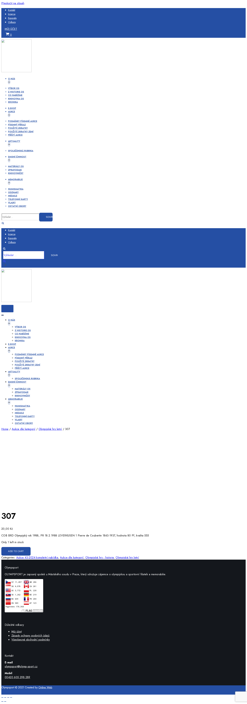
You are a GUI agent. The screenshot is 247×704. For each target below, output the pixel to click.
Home (5, 429)
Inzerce (11, 14)
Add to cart (16, 551)
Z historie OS (16, 91)
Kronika (13, 102)
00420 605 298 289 (17, 677)
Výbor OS (13, 88)
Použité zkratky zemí (20, 131)
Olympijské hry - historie (99, 557)
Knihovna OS (16, 98)
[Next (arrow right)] (5, 701)
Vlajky (12, 202)
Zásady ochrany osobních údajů (30, 636)
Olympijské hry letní (50, 429)
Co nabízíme (15, 95)
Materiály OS (16, 166)
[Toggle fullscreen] (8, 697)
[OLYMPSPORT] (16, 71)
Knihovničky (15, 173)
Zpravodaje (15, 169)
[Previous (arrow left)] (2, 701)
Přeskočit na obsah (12, 3)
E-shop (12, 108)
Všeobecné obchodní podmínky (30, 640)
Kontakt (11, 10)
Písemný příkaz (17, 124)
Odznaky (13, 192)
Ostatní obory (17, 206)
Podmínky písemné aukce (22, 121)
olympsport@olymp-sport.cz (21, 666)
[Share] (5, 697)
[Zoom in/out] (11, 697)
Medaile (12, 195)
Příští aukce (15, 135)
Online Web (45, 687)
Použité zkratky (18, 128)
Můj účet (11, 29)
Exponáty (12, 18)
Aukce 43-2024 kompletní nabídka (37, 557)
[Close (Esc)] (2, 697)
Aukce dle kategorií (23, 429)
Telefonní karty (18, 199)
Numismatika (15, 189)
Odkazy (12, 22)
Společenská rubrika (20, 150)
